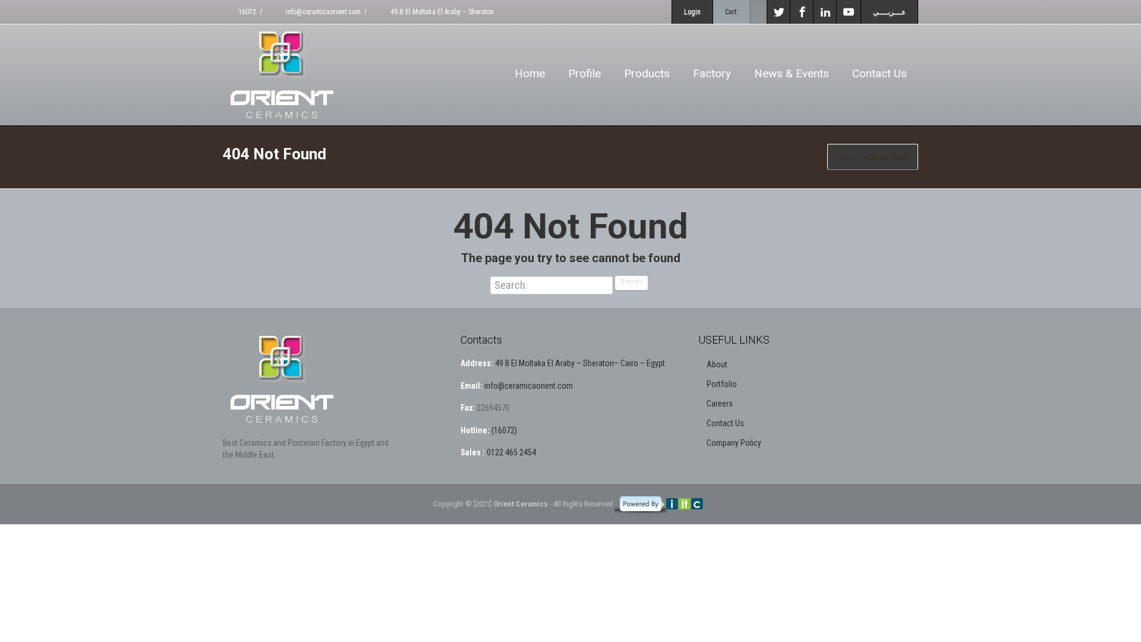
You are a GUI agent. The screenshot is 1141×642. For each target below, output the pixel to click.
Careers (720, 403)
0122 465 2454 (510, 452)
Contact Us (879, 73)
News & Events (791, 73)
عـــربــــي (889, 12)
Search (631, 283)
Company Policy (734, 443)
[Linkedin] (825, 12)
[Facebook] (802, 12)
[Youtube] (849, 12)
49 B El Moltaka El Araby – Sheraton (441, 12)
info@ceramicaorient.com (322, 12)
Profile (584, 73)
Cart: (731, 12)
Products (647, 73)
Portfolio (722, 384)
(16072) (503, 430)
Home (530, 73)
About (717, 364)
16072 (246, 12)
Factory (712, 73)
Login (692, 12)
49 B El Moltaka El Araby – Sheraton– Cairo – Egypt (580, 363)
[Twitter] (779, 12)
